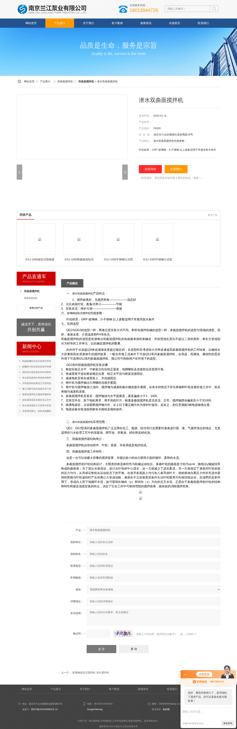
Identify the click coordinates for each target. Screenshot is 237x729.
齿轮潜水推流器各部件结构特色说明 (35, 373)
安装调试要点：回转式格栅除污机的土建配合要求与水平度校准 (36, 412)
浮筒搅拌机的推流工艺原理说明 (35, 384)
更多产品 (212, 215)
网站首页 (31, 23)
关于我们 (88, 23)
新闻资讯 (145, 23)
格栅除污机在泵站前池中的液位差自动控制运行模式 (35, 367)
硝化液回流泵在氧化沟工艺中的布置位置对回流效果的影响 (35, 401)
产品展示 (59, 23)
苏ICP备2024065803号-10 (44, 709)
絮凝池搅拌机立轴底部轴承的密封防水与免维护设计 (35, 395)
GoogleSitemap (95, 709)
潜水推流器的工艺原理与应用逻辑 (35, 406)
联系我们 (203, 23)
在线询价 (150, 169)
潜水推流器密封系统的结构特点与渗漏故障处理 (35, 378)
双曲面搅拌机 (65, 81)
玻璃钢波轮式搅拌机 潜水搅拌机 (90, 672)
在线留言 (174, 23)
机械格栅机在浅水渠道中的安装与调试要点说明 (35, 362)
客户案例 (117, 23)
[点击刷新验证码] (123, 633)
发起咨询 (227, 723)
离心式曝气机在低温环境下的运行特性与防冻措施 (35, 390)
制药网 (166, 709)
